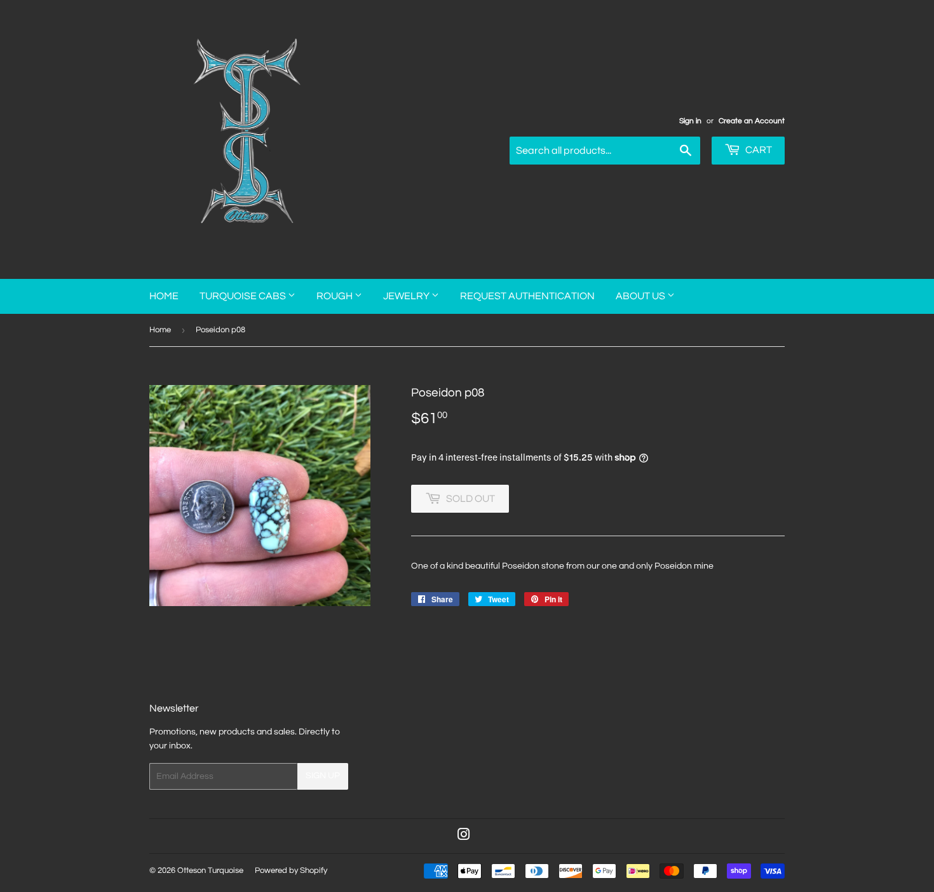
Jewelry (407, 296)
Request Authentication (527, 296)
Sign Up (323, 775)
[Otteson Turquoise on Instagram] (463, 836)
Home (164, 296)
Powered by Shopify (291, 870)
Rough (335, 296)
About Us (641, 296)
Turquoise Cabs (244, 296)
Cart (757, 150)
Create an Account (752, 121)
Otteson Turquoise (210, 870)
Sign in (690, 121)
